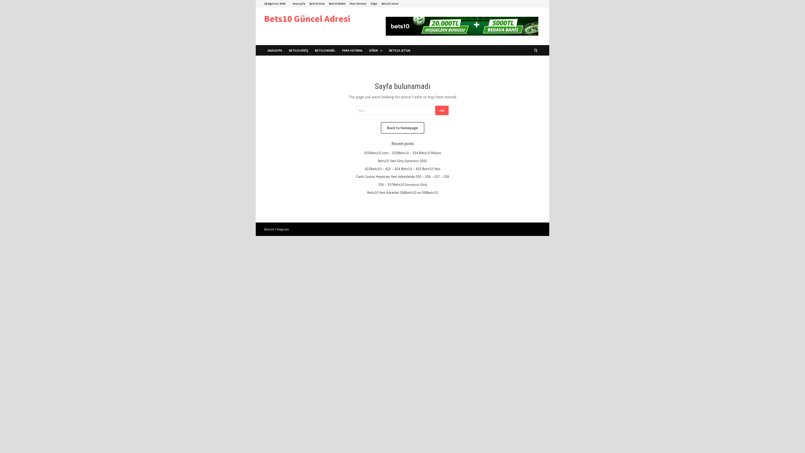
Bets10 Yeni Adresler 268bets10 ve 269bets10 (402, 192)
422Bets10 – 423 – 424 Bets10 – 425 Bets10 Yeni (402, 168)
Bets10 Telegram (276, 229)
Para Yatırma (358, 3)
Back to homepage (402, 127)
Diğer (374, 3)
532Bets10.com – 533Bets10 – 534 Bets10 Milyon (402, 152)
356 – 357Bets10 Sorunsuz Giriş (402, 184)
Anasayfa (299, 3)
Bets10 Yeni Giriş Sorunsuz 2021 (402, 160)
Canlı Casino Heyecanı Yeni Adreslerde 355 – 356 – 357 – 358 (402, 176)
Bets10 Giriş (317, 3)
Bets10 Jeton (390, 3)
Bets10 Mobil (337, 3)
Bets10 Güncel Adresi (307, 18)
